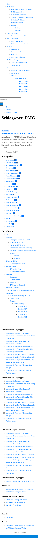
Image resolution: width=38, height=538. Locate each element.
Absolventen (10, 160)
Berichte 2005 (23, 89)
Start (8, 4)
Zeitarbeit (9, 224)
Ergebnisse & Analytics (13, 505)
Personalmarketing (11, 208)
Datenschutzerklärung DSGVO (21, 70)
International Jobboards (18, 14)
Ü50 (7, 218)
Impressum (10, 68)
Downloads (15, 49)
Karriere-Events (16, 52)
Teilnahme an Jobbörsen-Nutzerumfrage (22, 290)
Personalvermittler (11, 210)
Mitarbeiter (9, 194)
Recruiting (9, 213)
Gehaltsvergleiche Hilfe (18, 36)
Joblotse (13, 25)
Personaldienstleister (12, 205)
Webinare (14, 54)
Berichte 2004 (23, 92)
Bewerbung (9, 168)
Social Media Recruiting (13, 216)
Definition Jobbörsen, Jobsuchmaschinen (23, 250)
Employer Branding (12, 173)
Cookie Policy (15, 73)
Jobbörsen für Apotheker (13, 344)
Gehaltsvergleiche (13, 33)
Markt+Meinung (20, 78)
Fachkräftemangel (11, 176)
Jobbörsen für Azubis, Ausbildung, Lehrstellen (20, 357)
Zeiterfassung (10, 226)
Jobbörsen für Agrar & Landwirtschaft (18, 341)
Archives (8, 109)
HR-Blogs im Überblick (19, 57)
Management (10, 189)
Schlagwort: (12, 112)
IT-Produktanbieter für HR (19, 44)
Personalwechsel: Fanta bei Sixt (18, 133)
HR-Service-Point (17, 41)
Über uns (14, 76)
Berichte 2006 (23, 86)
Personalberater (10, 202)
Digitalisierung (10, 170)
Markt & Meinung (11, 192)
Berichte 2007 (23, 84)
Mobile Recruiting (11, 197)
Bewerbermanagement (13, 165)
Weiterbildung (10, 221)
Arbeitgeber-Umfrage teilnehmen (16, 500)
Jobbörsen (10, 6)
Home (8, 107)
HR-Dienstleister (12, 38)
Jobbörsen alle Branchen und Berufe (17, 333)
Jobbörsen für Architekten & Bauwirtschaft (19, 346)
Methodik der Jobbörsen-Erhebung (22, 17)
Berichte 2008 (23, 81)
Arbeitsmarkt (10, 162)
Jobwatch (18, 30)
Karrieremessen (11, 186)
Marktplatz (10, 46)
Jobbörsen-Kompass (13, 60)
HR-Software (10, 181)
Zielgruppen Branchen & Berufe (21, 9)
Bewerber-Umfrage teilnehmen (15, 502)
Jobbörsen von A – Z (18, 12)
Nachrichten (5, 131)
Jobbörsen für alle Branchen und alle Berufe (20, 481)
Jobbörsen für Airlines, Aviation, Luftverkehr (20, 354)
